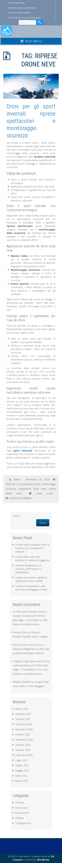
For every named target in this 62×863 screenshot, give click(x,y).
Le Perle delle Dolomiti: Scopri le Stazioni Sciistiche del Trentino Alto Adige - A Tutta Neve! (30, 615)
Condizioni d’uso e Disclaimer (26, 17)
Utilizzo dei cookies (20, 12)
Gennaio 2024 (22, 744)
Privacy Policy (18, 2)
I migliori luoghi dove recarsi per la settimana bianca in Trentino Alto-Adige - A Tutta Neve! (31, 665)
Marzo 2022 (21, 780)
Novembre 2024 (24, 729)
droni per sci (12, 484)
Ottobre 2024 (22, 734)
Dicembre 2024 (23, 724)
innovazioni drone (30, 484)
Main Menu (33, 41)
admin (17, 479)
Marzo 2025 (21, 708)
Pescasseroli (22, 812)
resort (16, 299)
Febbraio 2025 (23, 714)
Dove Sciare (44, 493)
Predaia (19, 818)
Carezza (19, 802)
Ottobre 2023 (22, 750)
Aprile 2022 (21, 775)
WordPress (43, 859)
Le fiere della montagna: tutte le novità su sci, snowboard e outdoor (32, 548)
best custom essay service (27, 644)
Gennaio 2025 (22, 719)
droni (44, 142)
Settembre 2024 (24, 739)
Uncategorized (23, 823)
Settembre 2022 (24, 755)
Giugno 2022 (22, 765)
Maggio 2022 (22, 770)
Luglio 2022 (21, 760)
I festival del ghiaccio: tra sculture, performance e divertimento (28, 569)
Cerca (16, 515)
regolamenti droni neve (32, 488)
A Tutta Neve (23, 463)
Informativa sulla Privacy (23, 7)
